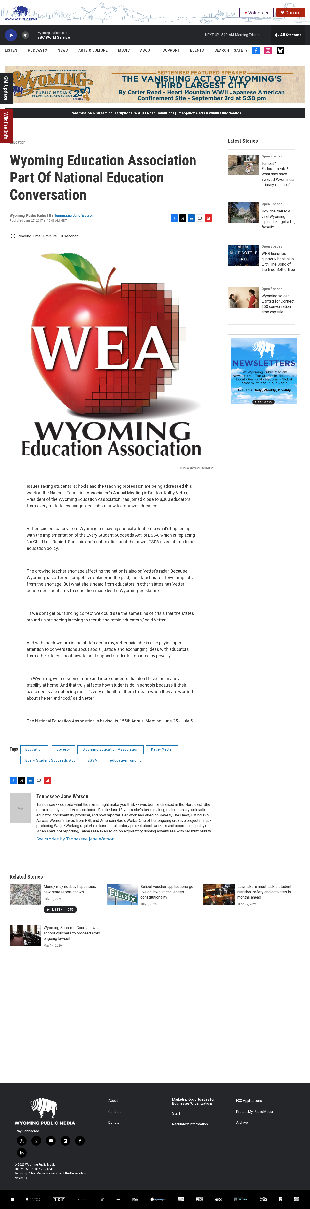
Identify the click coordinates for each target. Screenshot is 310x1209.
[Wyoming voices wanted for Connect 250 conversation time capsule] (243, 297)
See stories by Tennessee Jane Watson (75, 839)
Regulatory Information (190, 1124)
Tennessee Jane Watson (73, 215)
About (146, 50)
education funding (126, 760)
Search (222, 50)
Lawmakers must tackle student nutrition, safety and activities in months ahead (264, 892)
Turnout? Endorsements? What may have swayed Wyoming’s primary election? (278, 174)
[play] (11, 35)
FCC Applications (249, 1101)
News (63, 50)
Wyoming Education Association (111, 749)
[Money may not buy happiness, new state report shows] (25, 894)
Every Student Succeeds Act (50, 760)
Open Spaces (272, 156)
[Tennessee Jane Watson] (20, 808)
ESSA (92, 760)
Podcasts (37, 50)
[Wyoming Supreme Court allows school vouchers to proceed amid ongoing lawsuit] (25, 935)
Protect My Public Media (254, 1112)
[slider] (33, 35)
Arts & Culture (93, 50)
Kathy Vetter (162, 749)
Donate (292, 12)
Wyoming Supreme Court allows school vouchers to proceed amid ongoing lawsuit (72, 933)
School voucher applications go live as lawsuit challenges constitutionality (166, 892)
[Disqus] (155, 1017)
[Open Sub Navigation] (21, 50)
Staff (176, 1113)
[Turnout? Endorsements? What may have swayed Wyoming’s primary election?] (243, 165)
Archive (242, 1122)
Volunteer (258, 13)
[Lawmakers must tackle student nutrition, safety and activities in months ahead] (219, 894)
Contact (114, 1112)
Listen (11, 50)
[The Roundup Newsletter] (264, 371)
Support (171, 50)
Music (124, 50)
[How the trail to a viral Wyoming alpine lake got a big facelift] (243, 212)
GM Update (6, 88)
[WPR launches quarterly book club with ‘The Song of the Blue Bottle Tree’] (243, 255)
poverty (63, 749)
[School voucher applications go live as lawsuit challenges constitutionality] (122, 894)
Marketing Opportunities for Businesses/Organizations (193, 1101)
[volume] (25, 35)
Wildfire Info (6, 125)
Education (17, 142)
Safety (241, 50)
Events (197, 50)
